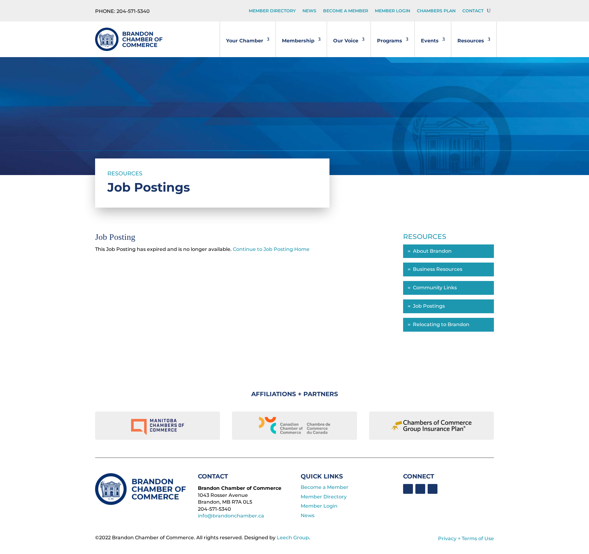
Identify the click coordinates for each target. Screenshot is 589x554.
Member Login (392, 11)
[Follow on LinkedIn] (420, 489)
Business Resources (437, 269)
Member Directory (272, 11)
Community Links (435, 288)
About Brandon (432, 251)
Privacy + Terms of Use (466, 538)
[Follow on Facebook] (408, 489)
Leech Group (293, 537)
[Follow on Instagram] (432, 489)
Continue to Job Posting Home (271, 249)
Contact (472, 11)
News (309, 11)
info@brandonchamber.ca (231, 516)
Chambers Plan (436, 11)
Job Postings (429, 306)
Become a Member (345, 11)
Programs (389, 41)
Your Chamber (244, 41)
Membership (298, 41)
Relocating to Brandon (441, 324)
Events (430, 41)
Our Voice (345, 41)
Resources (470, 41)
